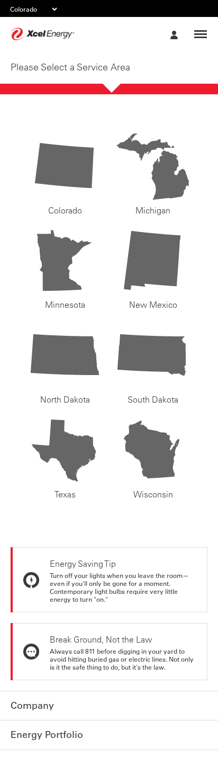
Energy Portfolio (43, 733)
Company (30, 705)
